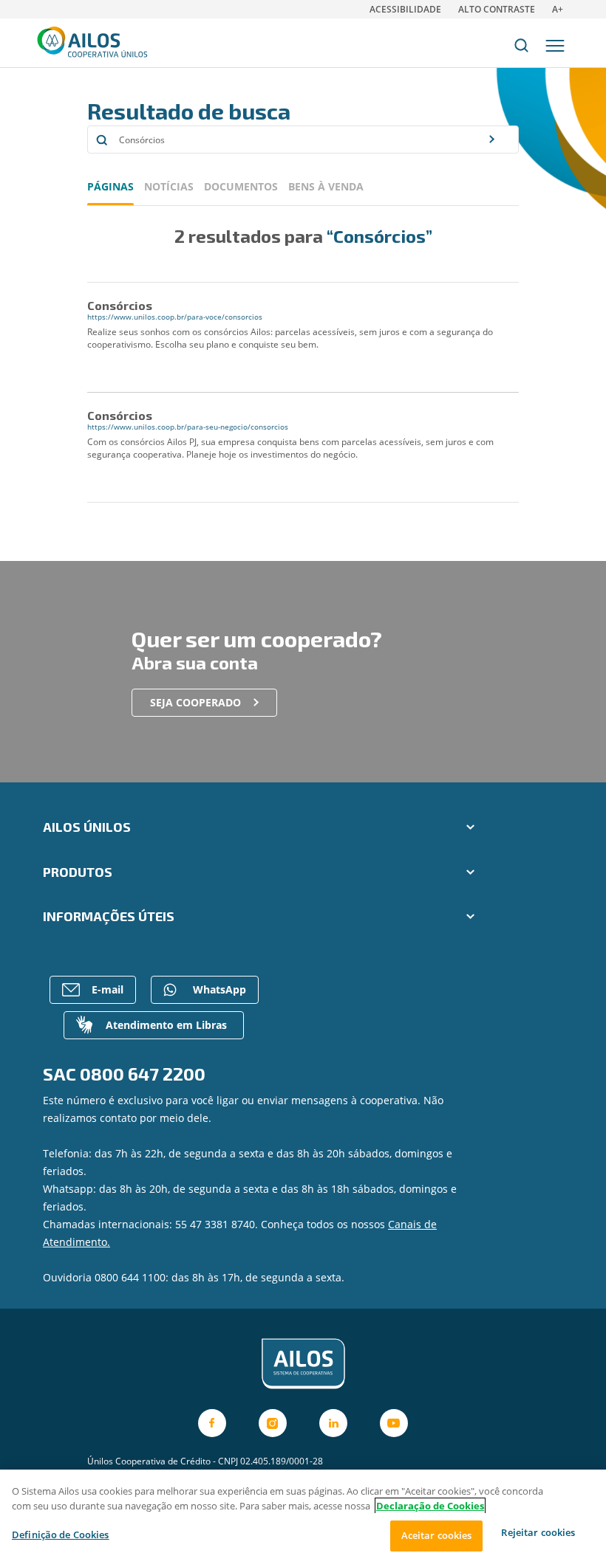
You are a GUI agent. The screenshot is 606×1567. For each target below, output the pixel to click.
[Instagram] (273, 1423)
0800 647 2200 (142, 1073)
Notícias (169, 186)
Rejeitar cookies (538, 1532)
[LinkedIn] (333, 1423)
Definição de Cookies (60, 1534)
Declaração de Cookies (430, 1505)
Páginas (110, 186)
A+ (557, 9)
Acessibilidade (405, 9)
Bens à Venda (326, 186)
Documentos (241, 186)
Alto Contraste (496, 9)
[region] (303, 1518)
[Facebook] (212, 1423)
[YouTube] (394, 1423)
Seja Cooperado (195, 702)
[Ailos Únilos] (303, 1364)
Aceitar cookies (436, 1535)
